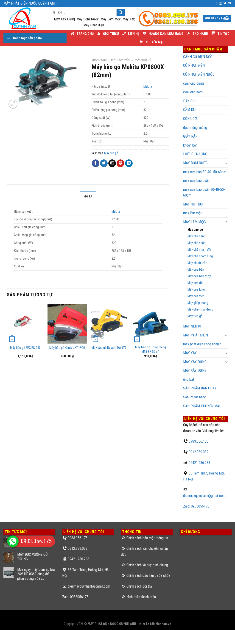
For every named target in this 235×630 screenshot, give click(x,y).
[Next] (168, 334)
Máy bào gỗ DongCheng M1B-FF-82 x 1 (150, 349)
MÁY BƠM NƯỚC (195, 163)
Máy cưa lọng (196, 289)
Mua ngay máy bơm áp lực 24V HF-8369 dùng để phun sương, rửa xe (36, 573)
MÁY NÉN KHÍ (193, 326)
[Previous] (7, 334)
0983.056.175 (198, 441)
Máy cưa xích (195, 296)
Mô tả (88, 196)
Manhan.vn (163, 624)
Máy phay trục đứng (200, 309)
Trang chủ (99, 59)
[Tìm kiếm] (120, 13)
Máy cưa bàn (195, 270)
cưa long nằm (193, 92)
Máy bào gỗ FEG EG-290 (25, 348)
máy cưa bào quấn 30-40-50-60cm (204, 192)
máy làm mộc (192, 213)
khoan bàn (190, 145)
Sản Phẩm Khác (194, 397)
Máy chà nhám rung (200, 256)
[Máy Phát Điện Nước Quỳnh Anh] (23, 18)
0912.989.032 (198, 452)
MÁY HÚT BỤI (193, 204)
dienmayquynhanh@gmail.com (204, 496)
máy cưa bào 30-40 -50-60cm (204, 172)
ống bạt (188, 379)
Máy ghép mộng (197, 303)
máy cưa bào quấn (196, 180)
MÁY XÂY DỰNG (195, 370)
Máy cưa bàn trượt (199, 276)
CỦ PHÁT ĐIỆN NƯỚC (199, 74)
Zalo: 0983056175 (196, 506)
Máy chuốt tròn (197, 263)
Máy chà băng (196, 236)
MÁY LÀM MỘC (194, 222)
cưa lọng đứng (193, 83)
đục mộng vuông (195, 127)
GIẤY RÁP (190, 136)
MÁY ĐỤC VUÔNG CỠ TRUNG (32, 556)
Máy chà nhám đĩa (199, 250)
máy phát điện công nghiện (202, 344)
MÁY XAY (190, 353)
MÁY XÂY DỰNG (195, 362)
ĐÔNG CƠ (190, 119)
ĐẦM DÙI (189, 110)
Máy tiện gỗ (194, 316)
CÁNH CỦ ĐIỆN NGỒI (198, 57)
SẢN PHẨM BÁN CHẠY (200, 388)
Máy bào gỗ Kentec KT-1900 (67, 348)
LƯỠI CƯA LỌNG (195, 154)
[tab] (88, 196)
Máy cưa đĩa (195, 283)
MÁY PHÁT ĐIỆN (195, 335)
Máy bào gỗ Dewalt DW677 (109, 348)
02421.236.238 (199, 463)
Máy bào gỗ (195, 230)
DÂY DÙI (189, 101)
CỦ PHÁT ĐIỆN (194, 65)
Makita (147, 87)
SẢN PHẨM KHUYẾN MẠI (201, 406)
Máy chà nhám (196, 243)
